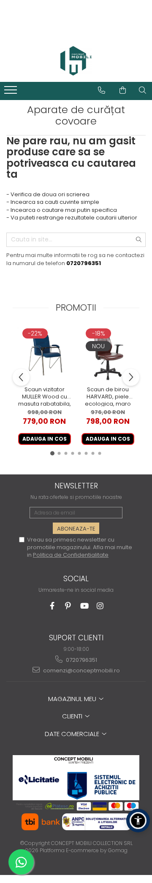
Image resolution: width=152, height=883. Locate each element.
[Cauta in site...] (142, 90)
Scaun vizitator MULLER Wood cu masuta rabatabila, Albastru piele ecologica (44, 396)
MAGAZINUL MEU (73, 698)
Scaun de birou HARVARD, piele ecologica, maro (108, 396)
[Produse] (11, 92)
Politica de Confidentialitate (71, 555)
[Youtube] (84, 606)
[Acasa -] (76, 61)
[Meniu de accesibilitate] (138, 820)
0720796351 (81, 660)
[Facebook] (52, 606)
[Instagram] (100, 606)
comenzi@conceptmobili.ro (81, 670)
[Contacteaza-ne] (101, 90)
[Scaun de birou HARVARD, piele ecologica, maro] (107, 354)
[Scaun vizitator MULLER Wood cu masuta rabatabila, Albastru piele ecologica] (44, 354)
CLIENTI (73, 716)
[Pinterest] (68, 606)
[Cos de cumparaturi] (123, 90)
